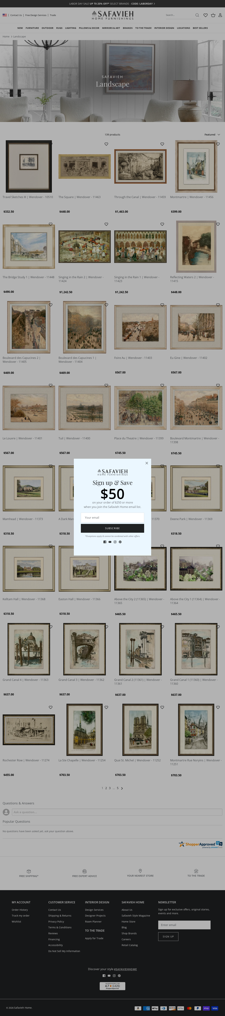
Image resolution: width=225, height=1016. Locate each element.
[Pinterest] (120, 542)
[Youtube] (110, 542)
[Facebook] (105, 542)
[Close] (147, 463)
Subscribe (112, 528)
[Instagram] (115, 542)
